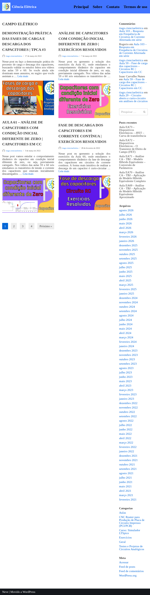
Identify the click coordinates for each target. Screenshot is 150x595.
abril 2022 (125, 438)
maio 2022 (125, 433)
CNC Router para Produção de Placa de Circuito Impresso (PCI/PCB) (131, 521)
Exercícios (125, 537)
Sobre (97, 7)
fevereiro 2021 (128, 499)
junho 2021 (125, 482)
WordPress (29, 591)
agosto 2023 (126, 368)
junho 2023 (125, 376)
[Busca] (144, 111)
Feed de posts (127, 566)
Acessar (123, 562)
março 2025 (126, 284)
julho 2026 (125, 214)
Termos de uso (135, 7)
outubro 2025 (127, 254)
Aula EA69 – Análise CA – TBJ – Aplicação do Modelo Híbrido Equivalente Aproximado (132, 191)
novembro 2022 (128, 407)
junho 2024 (125, 324)
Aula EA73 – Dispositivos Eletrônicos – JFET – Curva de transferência (132, 131)
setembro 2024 (128, 311)
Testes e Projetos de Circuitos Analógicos (131, 548)
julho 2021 (125, 477)
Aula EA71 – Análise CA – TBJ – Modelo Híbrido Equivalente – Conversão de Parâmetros (132, 162)
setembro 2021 (128, 468)
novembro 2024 (128, 302)
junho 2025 (125, 271)
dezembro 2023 (128, 350)
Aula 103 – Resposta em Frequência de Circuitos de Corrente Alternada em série (132, 35)
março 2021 (126, 495)
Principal (81, 7)
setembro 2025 (128, 258)
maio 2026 (125, 223)
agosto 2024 (126, 315)
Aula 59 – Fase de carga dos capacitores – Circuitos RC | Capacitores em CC (133, 67)
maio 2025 (125, 276)
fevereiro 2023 (128, 394)
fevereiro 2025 (128, 289)
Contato (113, 7)
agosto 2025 (126, 262)
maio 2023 (125, 381)
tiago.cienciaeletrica (14, 56)
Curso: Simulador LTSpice (129, 532)
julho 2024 (125, 319)
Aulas (122, 512)
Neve (5, 591)
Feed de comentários (131, 571)
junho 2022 (125, 429)
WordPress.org (128, 575)
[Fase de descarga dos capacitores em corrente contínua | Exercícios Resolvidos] (84, 193)
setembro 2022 (128, 416)
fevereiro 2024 (128, 341)
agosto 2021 (126, 473)
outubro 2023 (127, 359)
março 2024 (126, 337)
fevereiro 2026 (128, 236)
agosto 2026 (126, 210)
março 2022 (126, 442)
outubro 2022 (127, 411)
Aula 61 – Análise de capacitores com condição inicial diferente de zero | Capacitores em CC (22, 133)
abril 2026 (125, 227)
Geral (122, 541)
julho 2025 (125, 267)
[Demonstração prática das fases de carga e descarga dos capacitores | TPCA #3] (28, 98)
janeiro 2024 (126, 346)
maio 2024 (125, 328)
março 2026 (126, 232)
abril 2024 (125, 333)
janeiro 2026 (126, 240)
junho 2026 (125, 219)
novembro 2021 (128, 460)
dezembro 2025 (128, 245)
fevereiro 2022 (128, 446)
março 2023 (126, 390)
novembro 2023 (128, 354)
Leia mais (22, 76)
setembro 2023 (128, 363)
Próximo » (46, 226)
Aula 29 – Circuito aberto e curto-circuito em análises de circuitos (133, 98)
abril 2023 (125, 385)
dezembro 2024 (128, 297)
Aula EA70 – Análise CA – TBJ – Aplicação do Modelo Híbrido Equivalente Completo (132, 177)
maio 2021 (125, 486)
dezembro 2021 (128, 455)
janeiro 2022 (126, 451)
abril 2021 (125, 490)
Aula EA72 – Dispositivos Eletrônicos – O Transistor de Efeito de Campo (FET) (132, 145)
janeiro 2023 (126, 398)
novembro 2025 (128, 249)
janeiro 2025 (126, 293)
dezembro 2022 (128, 403)
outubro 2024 (127, 306)
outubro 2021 (127, 464)
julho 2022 (125, 425)
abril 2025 (125, 280)
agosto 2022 (126, 420)
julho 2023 (125, 372)
